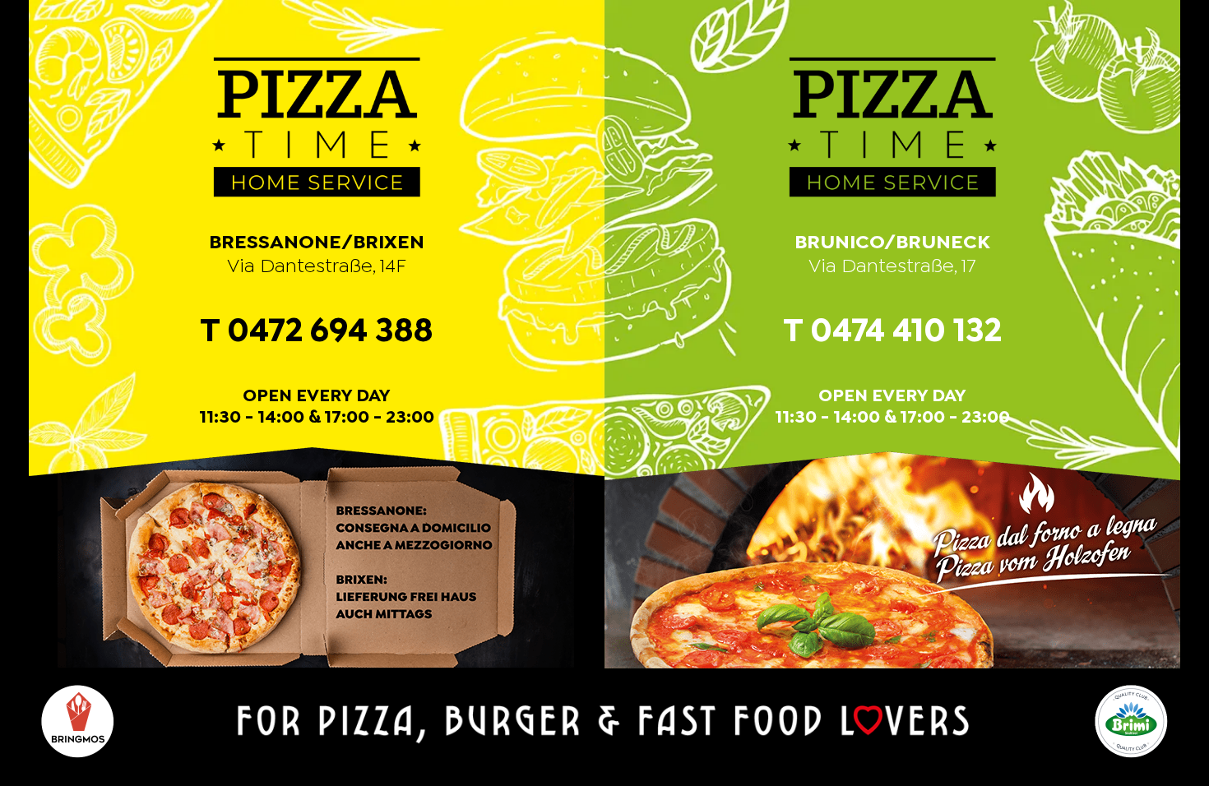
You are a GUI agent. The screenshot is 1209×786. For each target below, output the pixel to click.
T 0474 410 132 (892, 332)
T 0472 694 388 (316, 332)
